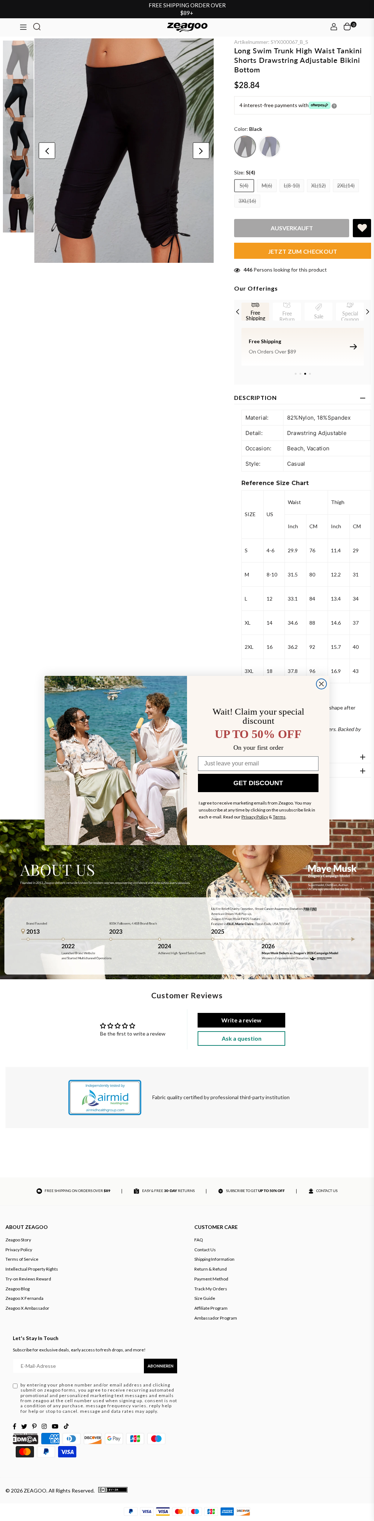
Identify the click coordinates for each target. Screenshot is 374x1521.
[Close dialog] (321, 684)
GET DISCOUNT (258, 783)
